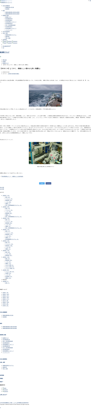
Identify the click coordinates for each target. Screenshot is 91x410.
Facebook (48, 183)
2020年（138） (6, 302)
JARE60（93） (6, 270)
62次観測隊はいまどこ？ (10, 28)
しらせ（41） (8, 262)
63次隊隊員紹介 (8, 20)
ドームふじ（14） (9, 232)
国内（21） (7, 219)
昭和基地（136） (9, 245)
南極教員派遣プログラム (10, 34)
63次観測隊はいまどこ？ (10, 21)
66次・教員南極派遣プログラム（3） (13, 216)
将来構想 (7, 9)
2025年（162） (6, 294)
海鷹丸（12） (8, 263)
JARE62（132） (6, 250)
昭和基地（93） (8, 223)
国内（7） (7, 283)
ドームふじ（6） (9, 210)
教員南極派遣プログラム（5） (12, 239)
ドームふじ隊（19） (9, 271)
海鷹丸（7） (8, 215)
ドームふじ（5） (9, 198)
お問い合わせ (3, 394)
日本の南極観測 (6, 5)
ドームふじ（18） (9, 244)
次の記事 (2, 189)
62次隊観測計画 (8, 23)
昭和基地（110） (9, 234)
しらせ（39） (8, 202)
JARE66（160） (6, 206)
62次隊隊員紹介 (8, 26)
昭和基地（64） (8, 260)
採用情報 (5, 39)
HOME (5, 60)
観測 (4, 10)
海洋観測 (14, 73)
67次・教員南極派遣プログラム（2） (13, 205)
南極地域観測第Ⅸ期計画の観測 (12, 13)
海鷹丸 (17, 73)
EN (3, 47)
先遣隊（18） (8, 273)
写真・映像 (7, 38)
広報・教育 (5, 33)
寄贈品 (1, 378)
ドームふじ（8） (9, 221)
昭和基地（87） (8, 213)
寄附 (1, 381)
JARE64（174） (6, 229)
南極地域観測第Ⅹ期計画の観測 (12, 12)
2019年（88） (6, 304)
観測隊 (4, 61)
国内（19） (7, 208)
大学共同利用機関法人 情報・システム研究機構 (14, 402)
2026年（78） (6, 292)
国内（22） (7, 252)
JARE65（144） (6, 218)
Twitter (42, 183)
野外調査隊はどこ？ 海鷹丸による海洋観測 (12, 176)
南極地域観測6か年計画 (8, 315)
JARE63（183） (6, 240)
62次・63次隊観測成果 (8, 341)
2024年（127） (6, 296)
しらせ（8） (8, 247)
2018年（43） (6, 305)
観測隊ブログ (8, 17)
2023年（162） (6, 297)
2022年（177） (6, 299)
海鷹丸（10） (8, 278)
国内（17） (7, 231)
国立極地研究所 (6, 46)
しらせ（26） (8, 253)
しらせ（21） (8, 224)
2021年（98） (6, 300)
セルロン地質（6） (9, 265)
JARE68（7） (6, 281)
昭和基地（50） (8, 200)
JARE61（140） (6, 257)
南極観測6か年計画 (9, 7)
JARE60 (10, 73)
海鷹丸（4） (8, 226)
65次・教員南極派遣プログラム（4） (13, 228)
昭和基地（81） (8, 255)
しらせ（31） (8, 236)
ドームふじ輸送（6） (10, 268)
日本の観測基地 (6, 31)
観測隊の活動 (6, 15)
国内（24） (7, 197)
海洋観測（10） (8, 276)
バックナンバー (8, 30)
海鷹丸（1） (8, 203)
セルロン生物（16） (9, 266)
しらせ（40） (8, 211)
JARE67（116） (6, 195)
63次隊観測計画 (8, 18)
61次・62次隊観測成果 (10, 25)
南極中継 (7, 36)
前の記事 (2, 187)
